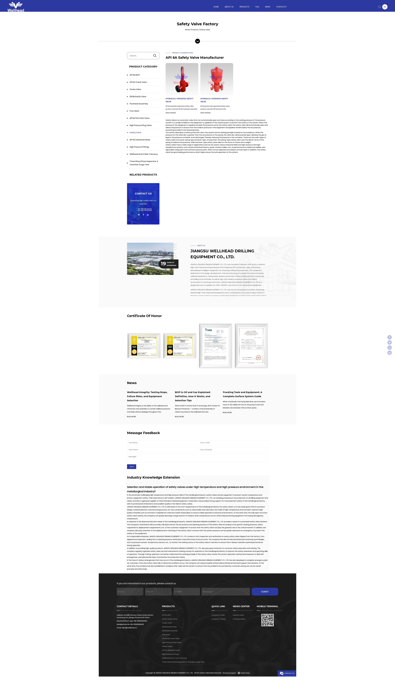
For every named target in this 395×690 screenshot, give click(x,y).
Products (244, 6)
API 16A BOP (238, 10)
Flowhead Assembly (139, 103)
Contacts (281, 6)
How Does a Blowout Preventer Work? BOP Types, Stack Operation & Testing (250, 396)
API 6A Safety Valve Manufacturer (207, 673)
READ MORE (136, 416)
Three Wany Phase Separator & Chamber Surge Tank (144, 163)
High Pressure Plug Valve (141, 125)
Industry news (264, 10)
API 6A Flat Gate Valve (139, 118)
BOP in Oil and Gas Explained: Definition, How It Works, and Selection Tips (149, 396)
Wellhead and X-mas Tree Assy (144, 154)
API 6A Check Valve (138, 82)
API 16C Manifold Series (140, 139)
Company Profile (218, 615)
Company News (239, 619)
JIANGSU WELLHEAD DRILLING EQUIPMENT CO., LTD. (174, 673)
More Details (171, 113)
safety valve (211, 495)
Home (216, 6)
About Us (229, 6)
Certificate (223, 10)
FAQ (257, 6)
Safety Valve (135, 132)
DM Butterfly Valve (138, 96)
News (267, 6)
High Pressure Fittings (139, 147)
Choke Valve (135, 89)
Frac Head (134, 111)
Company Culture (218, 619)
